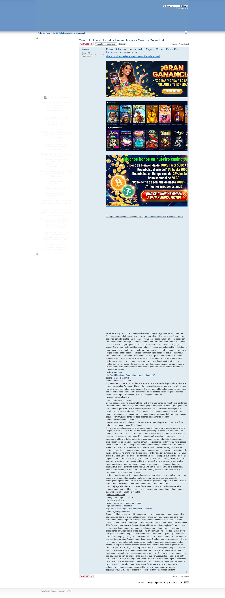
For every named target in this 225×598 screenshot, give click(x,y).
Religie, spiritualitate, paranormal (72, 33)
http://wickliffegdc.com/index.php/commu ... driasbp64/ (130, 375)
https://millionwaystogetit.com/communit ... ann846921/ (130, 509)
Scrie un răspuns (84, 43)
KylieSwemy (114, 52)
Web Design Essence (49, 591)
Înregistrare (50, 88)
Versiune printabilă (186, 32)
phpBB (61, 591)
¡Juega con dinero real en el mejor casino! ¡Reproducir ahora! (133, 56)
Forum (42, 33)
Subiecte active (51, 69)
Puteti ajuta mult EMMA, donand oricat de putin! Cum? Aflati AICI (55, 43)
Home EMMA (51, 53)
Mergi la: (141, 582)
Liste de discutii (52, 33)
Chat (48, 60)
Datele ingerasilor (52, 72)
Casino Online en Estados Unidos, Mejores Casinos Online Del (121, 40)
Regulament (50, 79)
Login (48, 91)
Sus (187, 572)
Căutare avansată (181, 8)
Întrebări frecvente (52, 76)
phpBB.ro (68, 591)
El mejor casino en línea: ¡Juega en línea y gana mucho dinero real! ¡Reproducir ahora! (144, 216)
